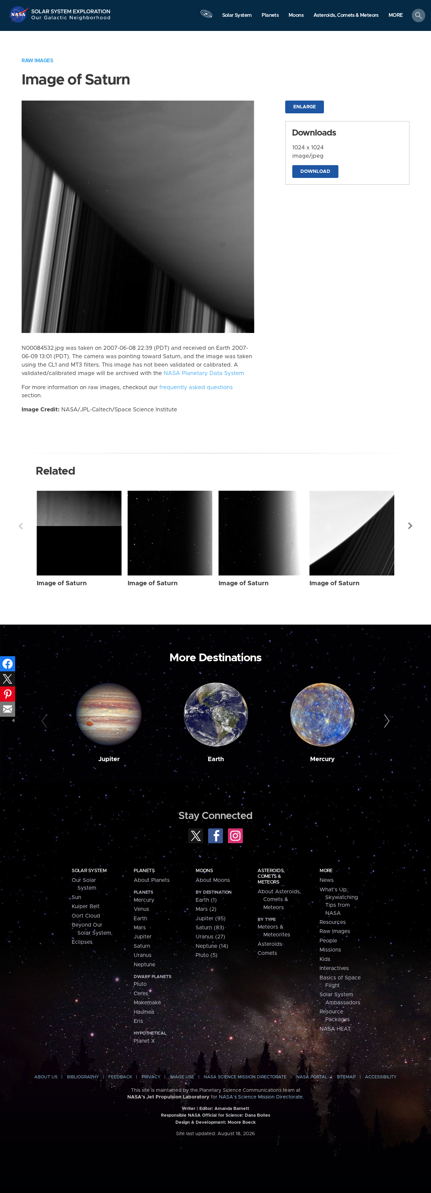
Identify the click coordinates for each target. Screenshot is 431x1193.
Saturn (142, 946)
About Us (46, 1077)
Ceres (141, 993)
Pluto (140, 984)
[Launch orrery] (206, 17)
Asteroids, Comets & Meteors (271, 876)
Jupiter (109, 759)
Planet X (144, 1041)
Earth (216, 759)
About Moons (213, 880)
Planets (144, 870)
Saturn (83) (210, 927)
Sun (76, 897)
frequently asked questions (196, 387)
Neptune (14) (212, 946)
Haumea (144, 1012)
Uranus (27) (210, 936)
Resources (333, 922)
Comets (267, 953)
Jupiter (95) (211, 918)
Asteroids (270, 944)
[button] (396, 16)
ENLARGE (304, 107)
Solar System (89, 870)
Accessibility (381, 1077)
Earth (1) (206, 900)
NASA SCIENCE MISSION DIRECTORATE (245, 1077)
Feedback (120, 1077)
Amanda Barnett (231, 1109)
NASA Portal (311, 1077)
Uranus (143, 955)
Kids (325, 959)
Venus (141, 909)
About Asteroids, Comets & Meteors (279, 899)
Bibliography (83, 1077)
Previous (20, 526)
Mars (140, 927)
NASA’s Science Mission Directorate (261, 1097)
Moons (204, 870)
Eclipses (82, 942)
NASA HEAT (335, 1029)
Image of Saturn (62, 583)
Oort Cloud (86, 916)
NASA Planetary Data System (204, 373)
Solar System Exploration (71, 9)
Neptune (144, 964)
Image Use (182, 1077)
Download (315, 171)
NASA (19, 14)
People (328, 940)
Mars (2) (206, 909)
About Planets (152, 880)
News (327, 880)
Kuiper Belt (86, 906)
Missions (330, 950)
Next (410, 526)
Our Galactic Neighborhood (71, 19)
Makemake (147, 1002)
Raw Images (37, 60)
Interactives (334, 968)
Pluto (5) (207, 955)
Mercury (322, 759)
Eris (138, 1021)
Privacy (151, 1077)
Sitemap (346, 1077)
